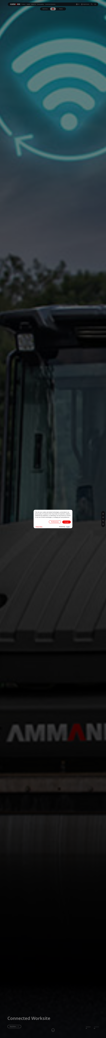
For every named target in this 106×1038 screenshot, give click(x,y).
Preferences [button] (55, 522)
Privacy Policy (39, 526)
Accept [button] (66, 522)
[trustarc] (68, 527)
